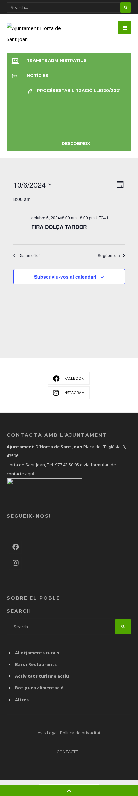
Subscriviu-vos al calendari (65, 276)
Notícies (37, 75)
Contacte (67, 752)
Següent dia (109, 255)
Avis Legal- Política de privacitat (69, 733)
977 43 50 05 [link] (67, 465)
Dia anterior (29, 255)
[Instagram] (15, 563)
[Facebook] (15, 547)
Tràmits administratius (56, 60)
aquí (29, 474)
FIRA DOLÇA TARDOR (59, 227)
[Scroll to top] (69, 790)
